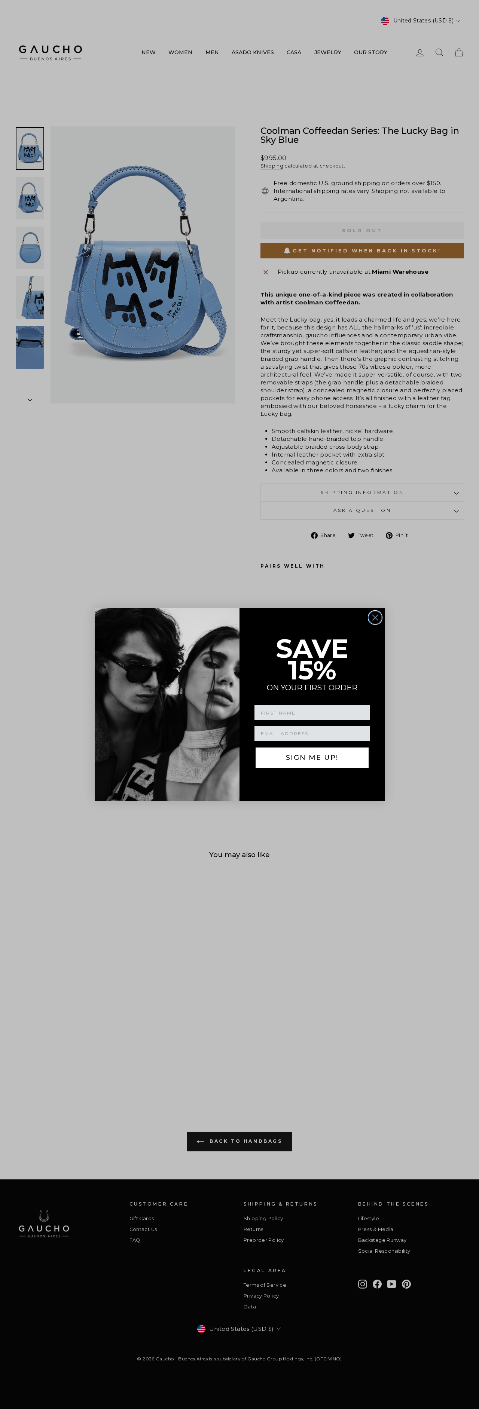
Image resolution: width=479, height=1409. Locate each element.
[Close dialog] (375, 617)
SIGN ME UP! (312, 757)
